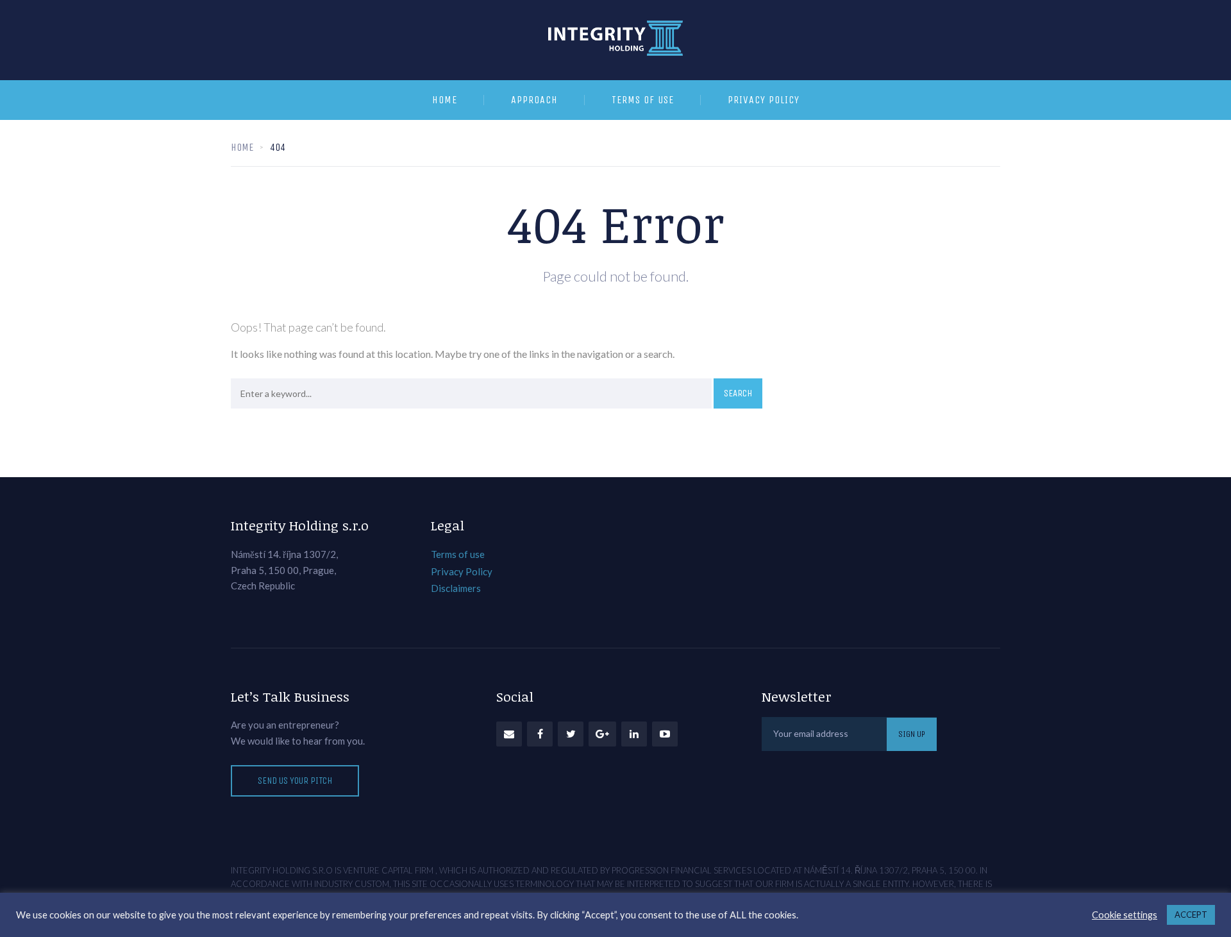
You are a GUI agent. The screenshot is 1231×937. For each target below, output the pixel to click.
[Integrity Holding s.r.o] (615, 40)
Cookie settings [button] (1124, 914)
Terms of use (643, 100)
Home (444, 100)
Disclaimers (456, 588)
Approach (534, 100)
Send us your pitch (295, 780)
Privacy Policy (764, 100)
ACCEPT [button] (1191, 914)
